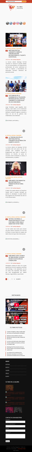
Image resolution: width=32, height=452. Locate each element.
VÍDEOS (7, 373)
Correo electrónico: (10, 424)
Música (13, 217)
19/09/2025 (8, 226)
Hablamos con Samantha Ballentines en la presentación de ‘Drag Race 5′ (17, 183)
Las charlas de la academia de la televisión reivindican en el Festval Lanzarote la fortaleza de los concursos (17, 99)
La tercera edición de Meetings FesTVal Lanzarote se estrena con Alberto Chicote (17, 139)
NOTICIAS (8, 364)
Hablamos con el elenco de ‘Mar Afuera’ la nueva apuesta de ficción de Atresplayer (17, 258)
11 (12, 279)
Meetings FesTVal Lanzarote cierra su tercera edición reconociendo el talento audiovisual (17, 54)
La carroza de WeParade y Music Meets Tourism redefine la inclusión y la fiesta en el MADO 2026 (16, 343)
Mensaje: (8, 433)
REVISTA (7, 367)
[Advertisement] (18, 17)
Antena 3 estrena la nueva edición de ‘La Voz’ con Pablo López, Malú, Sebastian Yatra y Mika (17, 221)
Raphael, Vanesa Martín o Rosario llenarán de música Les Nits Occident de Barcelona (16, 337)
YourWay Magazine (16, 59)
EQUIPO (7, 376)
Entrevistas (10, 177)
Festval (9, 48)
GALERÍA (7, 370)
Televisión (18, 48)
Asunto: (7, 428)
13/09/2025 (8, 263)
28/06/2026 (8, 59)
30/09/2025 (8, 188)
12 (14, 279)
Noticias (13, 48)
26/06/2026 (8, 144)
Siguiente (18, 279)
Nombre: (8, 419)
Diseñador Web (21, 448)
